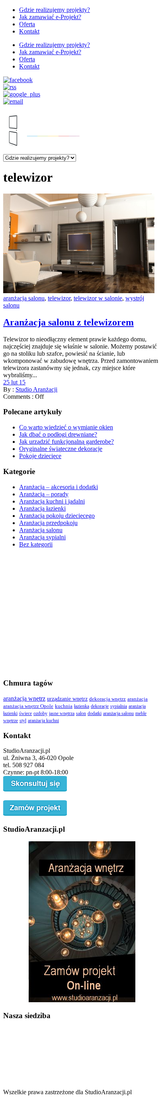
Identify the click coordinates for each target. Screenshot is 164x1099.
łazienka (81, 706)
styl (23, 720)
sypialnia (118, 706)
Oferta (27, 24)
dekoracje (100, 706)
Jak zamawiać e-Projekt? (50, 17)
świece (25, 713)
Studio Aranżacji (36, 389)
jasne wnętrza (61, 713)
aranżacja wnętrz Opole (28, 706)
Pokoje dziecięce (40, 456)
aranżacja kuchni (43, 720)
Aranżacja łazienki (42, 508)
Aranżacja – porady (43, 494)
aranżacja (137, 699)
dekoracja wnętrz (107, 699)
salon (81, 713)
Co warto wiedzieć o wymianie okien (66, 427)
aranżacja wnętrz (24, 698)
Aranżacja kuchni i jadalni (52, 501)
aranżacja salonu (24, 298)
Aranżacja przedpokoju (48, 522)
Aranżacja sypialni (42, 537)
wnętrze (10, 720)
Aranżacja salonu (40, 530)
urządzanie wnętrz (67, 698)
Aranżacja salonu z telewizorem (68, 322)
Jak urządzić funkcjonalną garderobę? (66, 441)
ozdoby (40, 713)
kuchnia (63, 706)
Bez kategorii (36, 544)
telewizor (59, 298)
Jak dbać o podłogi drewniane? (58, 434)
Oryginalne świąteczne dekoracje (60, 448)
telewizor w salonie (98, 298)
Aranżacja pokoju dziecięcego (57, 515)
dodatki (95, 713)
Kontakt (29, 31)
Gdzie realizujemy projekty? (54, 9)
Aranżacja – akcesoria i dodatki (58, 487)
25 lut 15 (14, 382)
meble (140, 713)
